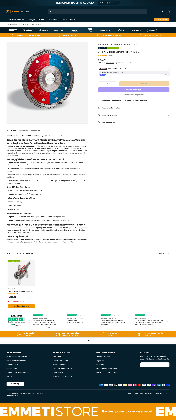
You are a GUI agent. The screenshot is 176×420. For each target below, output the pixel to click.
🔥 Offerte (53, 20)
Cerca (129, 393)
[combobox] (97, 11)
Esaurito (144, 84)
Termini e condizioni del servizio (143, 393)
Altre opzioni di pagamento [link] (133, 95)
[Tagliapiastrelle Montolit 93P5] (21, 273)
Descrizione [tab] (11, 131)
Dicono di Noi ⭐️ (13, 364)
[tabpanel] (47, 189)
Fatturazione (110, 63)
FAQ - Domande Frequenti (16, 361)
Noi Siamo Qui (12, 368)
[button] (168, 11)
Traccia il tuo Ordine (60, 361)
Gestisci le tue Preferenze (62, 376)
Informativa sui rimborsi (162, 393)
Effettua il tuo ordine (104, 357)
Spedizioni (100, 364)
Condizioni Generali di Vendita (18, 372)
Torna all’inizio (88, 341)
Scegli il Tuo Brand (36, 20)
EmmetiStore (14, 393)
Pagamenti (100, 361)
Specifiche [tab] (23, 131)
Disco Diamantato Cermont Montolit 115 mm (30, 24)
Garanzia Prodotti (59, 364)
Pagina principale (12, 24)
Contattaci (57, 357)
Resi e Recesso (58, 372)
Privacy (9, 376)
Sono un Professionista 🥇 (62, 368)
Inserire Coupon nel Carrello (106, 372)
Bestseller (63, 20)
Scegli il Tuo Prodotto (15, 20)
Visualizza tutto (163, 253)
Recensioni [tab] (35, 131)
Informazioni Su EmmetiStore (17, 357)
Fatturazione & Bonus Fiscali (106, 368)
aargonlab (18, 395)
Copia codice (113, 3)
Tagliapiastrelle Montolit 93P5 (20, 291)
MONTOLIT (101, 44)
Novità (72, 20)
